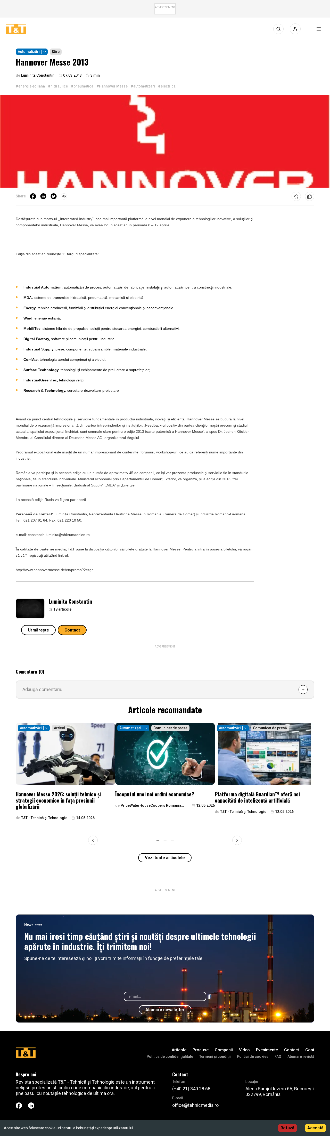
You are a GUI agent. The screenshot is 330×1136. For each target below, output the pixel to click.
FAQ (278, 1056)
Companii (224, 1049)
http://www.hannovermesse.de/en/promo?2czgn (55, 570)
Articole (179, 1049)
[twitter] (54, 196)
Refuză (287, 1127)
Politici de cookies (252, 1056)
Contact (72, 630)
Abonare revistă (300, 1056)
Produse (201, 1049)
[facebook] (33, 196)
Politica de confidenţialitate (170, 1056)
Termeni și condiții (215, 1056)
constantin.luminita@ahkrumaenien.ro (59, 535)
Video (244, 1049)
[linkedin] (43, 196)
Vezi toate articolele (165, 857)
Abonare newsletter (165, 1009)
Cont (309, 1049)
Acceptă (315, 1127)
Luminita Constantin (70, 601)
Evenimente (267, 1049)
